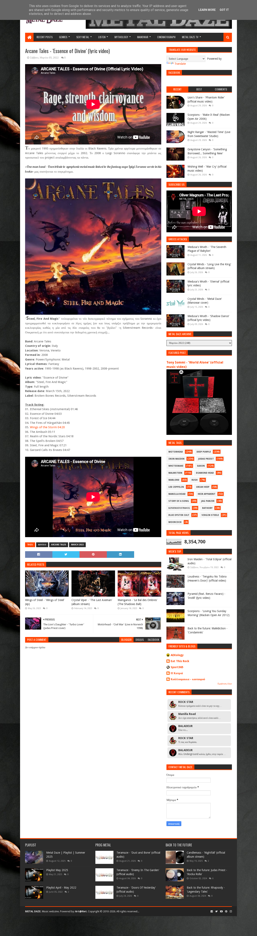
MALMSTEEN (175, 473)
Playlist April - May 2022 (61, 887)
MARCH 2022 (77, 545)
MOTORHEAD (175, 452)
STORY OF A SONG (178, 501)
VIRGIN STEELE (210, 515)
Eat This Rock (180, 661)
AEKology (177, 655)
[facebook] (212, 911)
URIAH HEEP (202, 487)
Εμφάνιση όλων (225, 683)
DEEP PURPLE (204, 452)
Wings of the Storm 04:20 (47, 427)
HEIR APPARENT (206, 494)
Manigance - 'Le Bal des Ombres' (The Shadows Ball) (137, 602)
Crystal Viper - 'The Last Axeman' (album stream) (91, 602)
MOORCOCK (175, 522)
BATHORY (207, 508)
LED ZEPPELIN (176, 487)
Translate (180, 63)
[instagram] (230, 911)
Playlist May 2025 (57, 870)
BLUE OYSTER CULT (178, 515)
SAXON (201, 466)
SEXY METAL (82, 37)
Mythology (121, 37)
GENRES (63, 37)
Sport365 (177, 667)
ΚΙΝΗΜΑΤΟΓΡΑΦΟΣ (179, 508)
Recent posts (45, 37)
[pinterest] (226, 911)
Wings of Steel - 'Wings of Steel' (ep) (44, 602)
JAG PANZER (207, 501)
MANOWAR (142, 37)
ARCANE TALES (58, 545)
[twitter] (216, 911)
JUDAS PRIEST (206, 459)
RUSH (195, 480)
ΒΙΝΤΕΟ (42, 545)
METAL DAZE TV (190, 37)
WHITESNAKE (175, 466)
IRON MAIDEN (176, 459)
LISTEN (101, 37)
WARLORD (173, 480)
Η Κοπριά (177, 673)
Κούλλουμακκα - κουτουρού (188, 679)
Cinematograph (166, 37)
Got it (224, 9)
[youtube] (221, 911)
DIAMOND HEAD (205, 473)
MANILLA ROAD (177, 494)
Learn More (207, 9)
